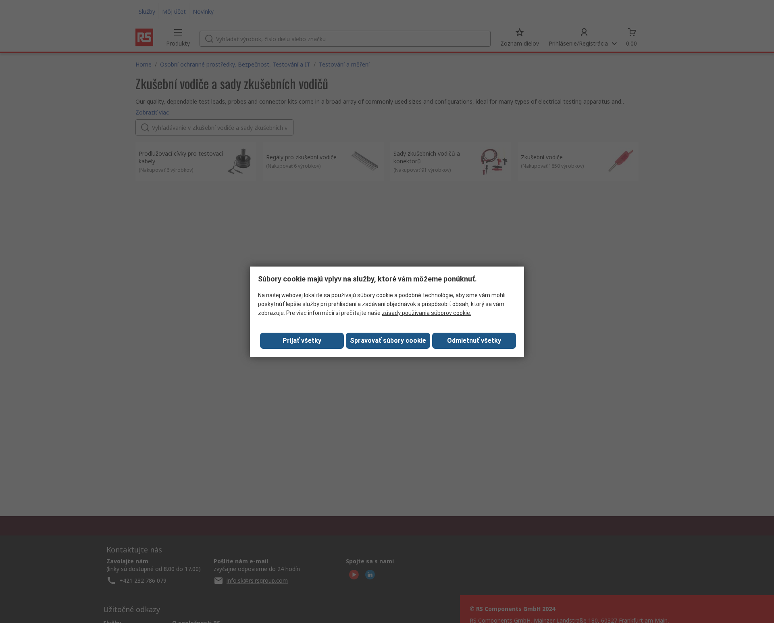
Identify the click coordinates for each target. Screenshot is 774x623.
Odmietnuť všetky (474, 340)
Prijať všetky (302, 340)
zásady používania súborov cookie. (426, 313)
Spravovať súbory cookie (388, 340)
